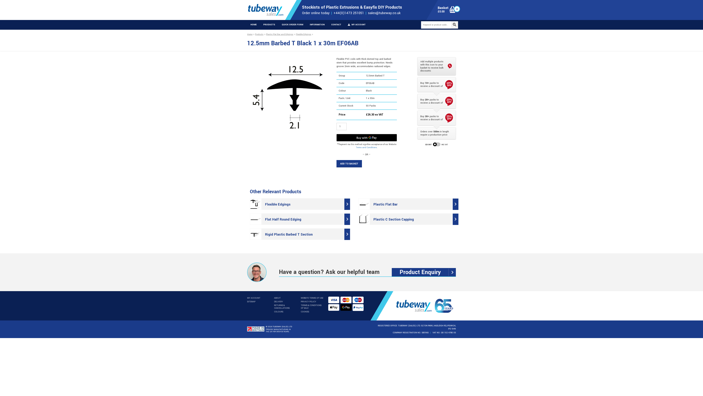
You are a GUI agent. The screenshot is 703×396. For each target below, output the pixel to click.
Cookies (305, 311)
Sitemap (251, 301)
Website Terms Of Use (312, 298)
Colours (278, 311)
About (277, 298)
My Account (253, 298)
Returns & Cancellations (282, 306)
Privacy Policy (308, 301)
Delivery (278, 301)
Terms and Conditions (366, 147)
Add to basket (349, 163)
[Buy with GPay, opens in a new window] (366, 137)
